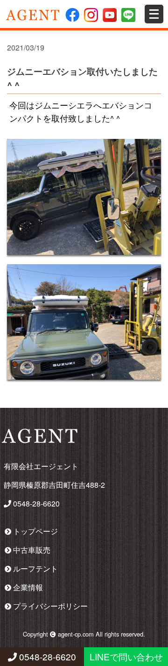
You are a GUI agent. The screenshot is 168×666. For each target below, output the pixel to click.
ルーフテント (34, 568)
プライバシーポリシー (49, 606)
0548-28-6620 (46, 656)
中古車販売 (30, 549)
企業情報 (27, 587)
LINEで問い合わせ (126, 656)
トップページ (34, 531)
